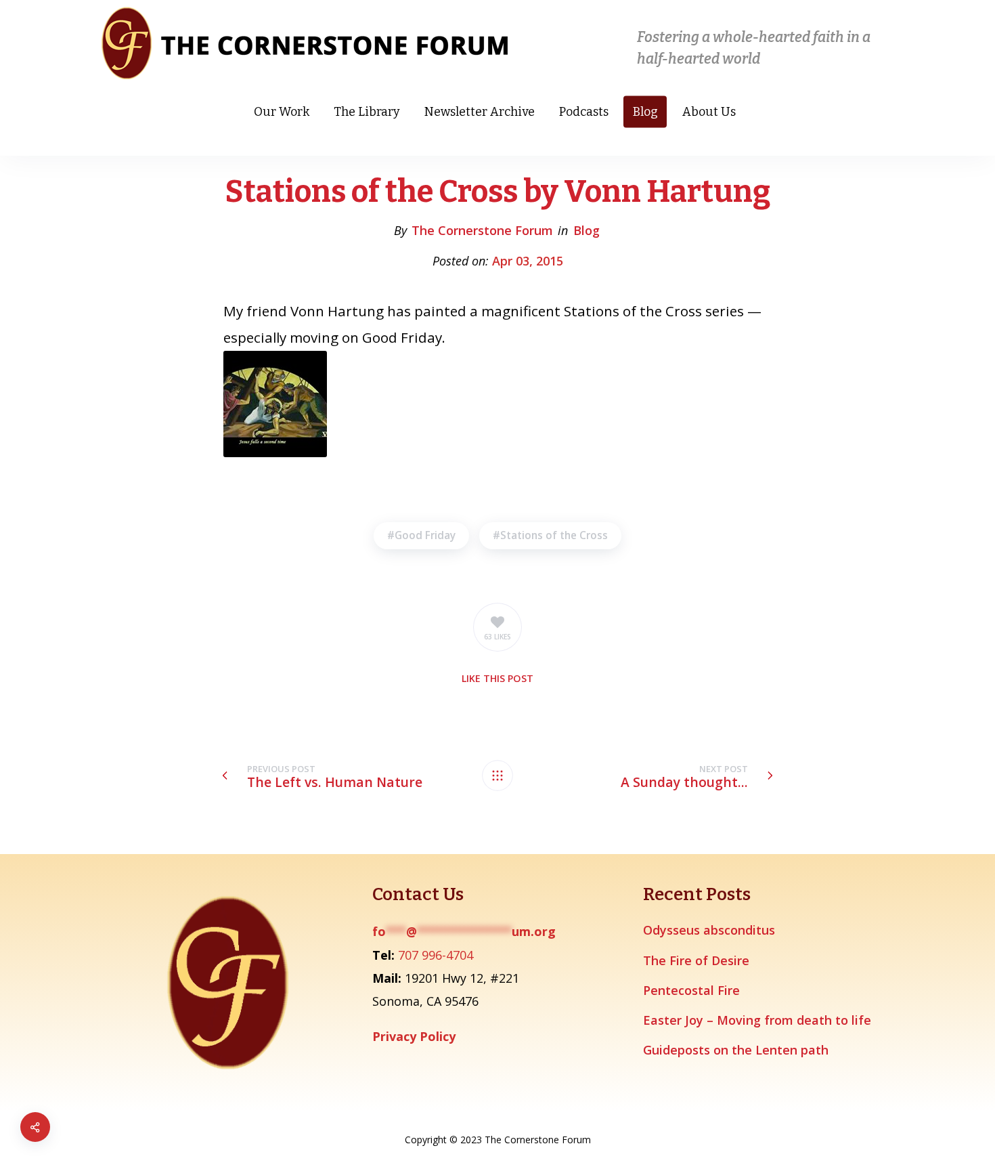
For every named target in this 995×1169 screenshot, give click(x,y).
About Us (709, 111)
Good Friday (425, 535)
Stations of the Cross (554, 535)
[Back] (497, 775)
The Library (367, 111)
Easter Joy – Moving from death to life (757, 1020)
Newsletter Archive (479, 111)
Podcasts (584, 111)
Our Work (281, 111)
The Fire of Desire (696, 960)
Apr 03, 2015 (527, 261)
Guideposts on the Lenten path (735, 1050)
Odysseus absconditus (709, 930)
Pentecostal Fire (691, 990)
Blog (645, 111)
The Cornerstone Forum (482, 230)
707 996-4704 (435, 955)
